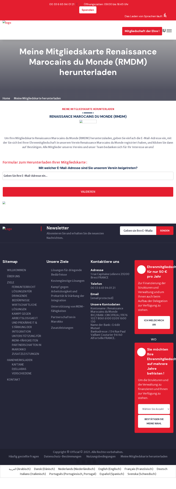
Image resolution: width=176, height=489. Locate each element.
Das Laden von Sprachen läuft (144, 16)
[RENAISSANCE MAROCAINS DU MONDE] (25, 29)
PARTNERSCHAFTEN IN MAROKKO (26, 347)
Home (6, 98)
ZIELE (10, 282)
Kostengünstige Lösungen (67, 280)
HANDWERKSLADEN (19, 360)
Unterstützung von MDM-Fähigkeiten (67, 309)
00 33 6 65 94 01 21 (61, 4)
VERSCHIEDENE (22, 373)
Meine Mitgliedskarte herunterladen (144, 456)
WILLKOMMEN (16, 270)
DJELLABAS (19, 369)
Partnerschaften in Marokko (63, 319)
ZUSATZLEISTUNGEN (25, 354)
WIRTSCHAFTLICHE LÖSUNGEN (24, 307)
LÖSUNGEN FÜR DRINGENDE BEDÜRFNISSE (22, 296)
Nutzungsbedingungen (101, 456)
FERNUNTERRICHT (24, 287)
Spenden (88, 10)
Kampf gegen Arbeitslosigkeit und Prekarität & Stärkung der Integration (67, 293)
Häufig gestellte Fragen (24, 456)
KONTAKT (13, 379)
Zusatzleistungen (62, 327)
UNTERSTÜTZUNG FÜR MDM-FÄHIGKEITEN (26, 338)
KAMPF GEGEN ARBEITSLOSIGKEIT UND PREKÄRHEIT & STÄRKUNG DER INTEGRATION (25, 322)
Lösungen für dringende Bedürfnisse (66, 272)
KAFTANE (18, 364)
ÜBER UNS (13, 276)
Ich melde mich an (154, 322)
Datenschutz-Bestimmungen (62, 456)
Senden (164, 230)
